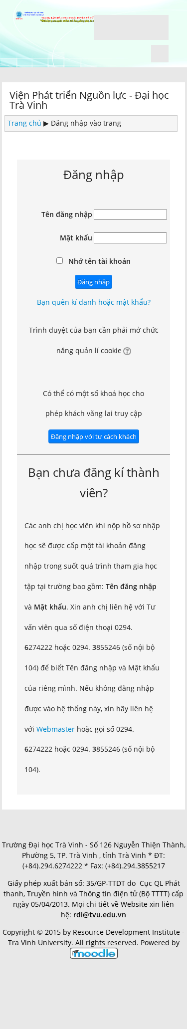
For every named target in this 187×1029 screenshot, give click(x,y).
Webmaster (55, 729)
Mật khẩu (76, 237)
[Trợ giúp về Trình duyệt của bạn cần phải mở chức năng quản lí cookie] (126, 350)
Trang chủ (24, 123)
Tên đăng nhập (66, 214)
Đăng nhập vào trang (86, 123)
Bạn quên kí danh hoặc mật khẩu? (94, 302)
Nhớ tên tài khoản (99, 261)
